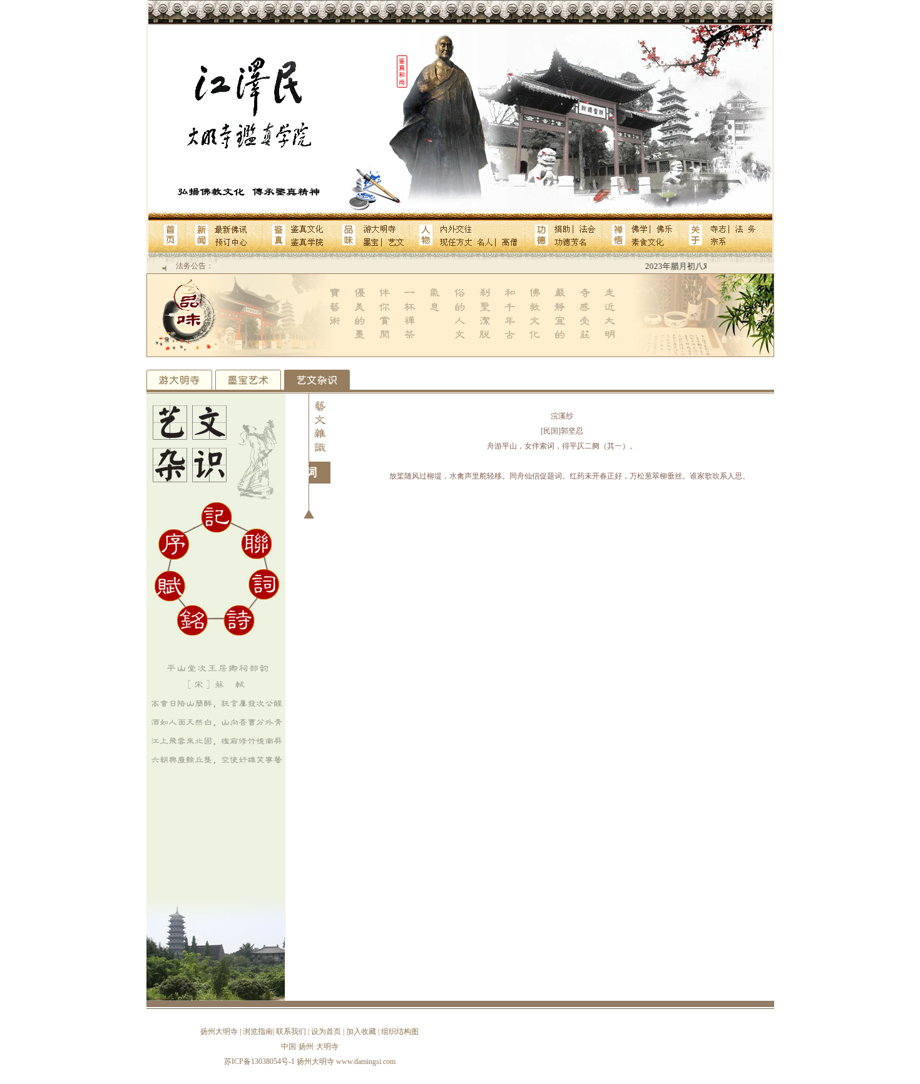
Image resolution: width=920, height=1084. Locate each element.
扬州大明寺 (219, 1031)
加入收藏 (361, 1031)
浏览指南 (258, 1031)
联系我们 (291, 1031)
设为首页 (326, 1031)
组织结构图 (400, 1031)
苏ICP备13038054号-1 (259, 1061)
